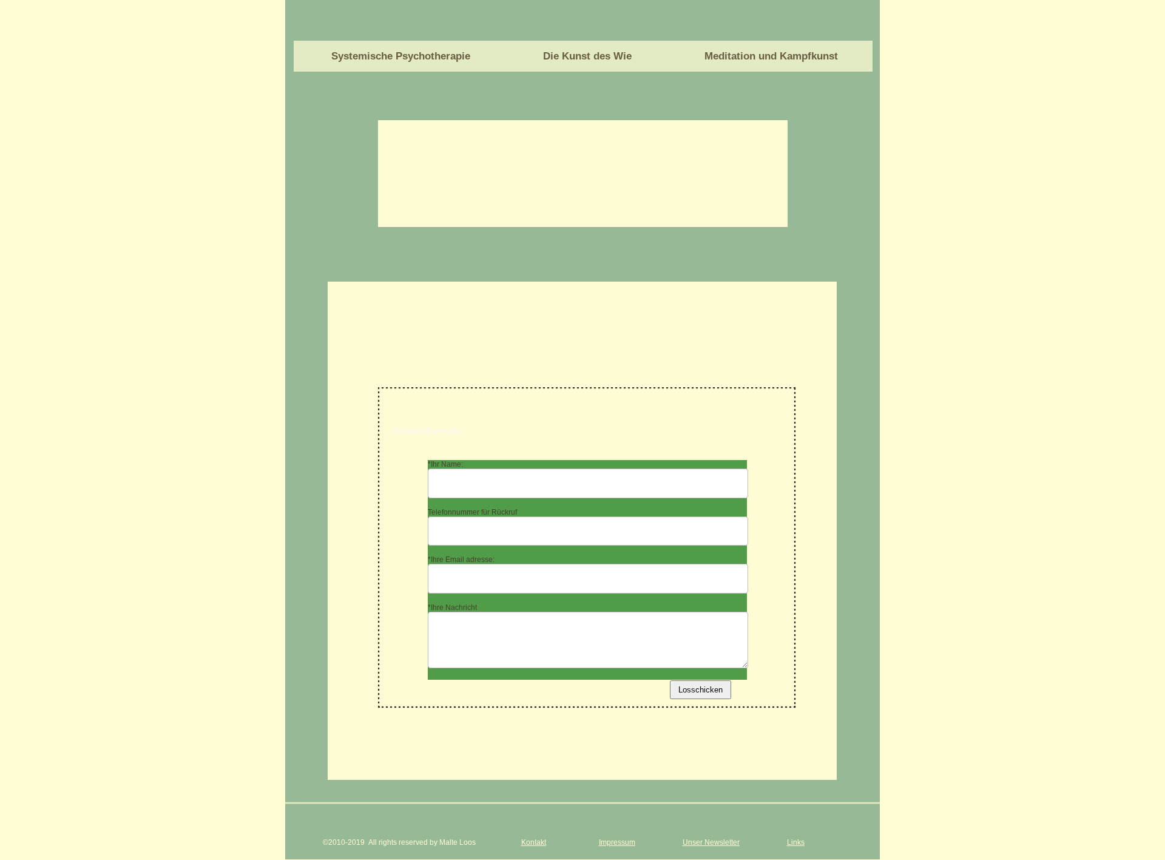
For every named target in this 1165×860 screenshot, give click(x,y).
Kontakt (533, 842)
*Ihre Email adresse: (461, 559)
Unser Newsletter (711, 842)
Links (796, 842)
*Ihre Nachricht (452, 607)
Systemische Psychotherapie (400, 56)
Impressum (617, 842)
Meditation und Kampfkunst (771, 56)
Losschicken (700, 689)
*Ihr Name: (445, 464)
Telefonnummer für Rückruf (472, 512)
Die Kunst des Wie (587, 56)
